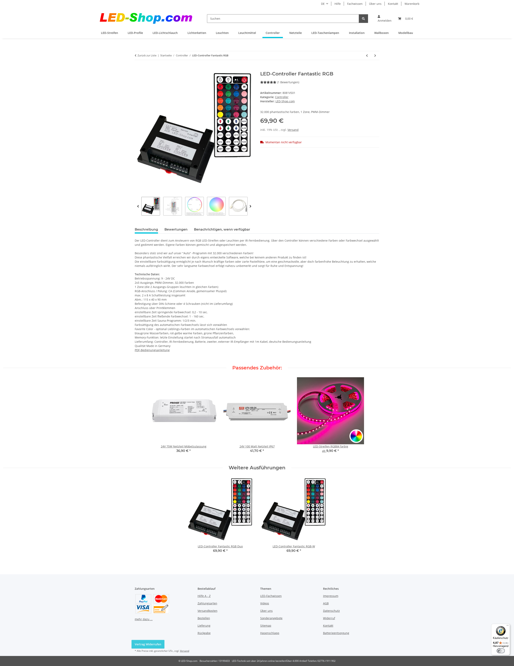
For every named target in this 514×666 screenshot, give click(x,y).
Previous (138, 206)
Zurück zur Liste (147, 55)
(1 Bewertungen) (288, 82)
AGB (326, 603)
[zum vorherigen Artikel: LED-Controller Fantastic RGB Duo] (367, 55)
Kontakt (393, 4)
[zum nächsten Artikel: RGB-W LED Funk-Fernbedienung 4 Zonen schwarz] (375, 55)
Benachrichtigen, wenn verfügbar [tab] (222, 229)
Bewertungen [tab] (176, 229)
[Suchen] (363, 18)
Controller (282, 97)
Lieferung (204, 625)
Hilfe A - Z (204, 596)
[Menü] (507, 626)
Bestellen (204, 618)
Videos (264, 603)
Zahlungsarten (207, 603)
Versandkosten (207, 611)
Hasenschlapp (269, 633)
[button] (384, 18)
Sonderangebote (271, 618)
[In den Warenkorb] (138, 69)
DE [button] (323, 4)
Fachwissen (355, 4)
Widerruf (329, 618)
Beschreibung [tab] (146, 229)
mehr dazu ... (144, 619)
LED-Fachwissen (271, 596)
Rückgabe (204, 633)
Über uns (375, 4)
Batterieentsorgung (336, 633)
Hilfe (338, 4)
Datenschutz (331, 611)
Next (250, 206)
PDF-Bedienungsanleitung (152, 350)
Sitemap (265, 625)
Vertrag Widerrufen (148, 644)
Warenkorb (412, 4)
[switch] (501, 650)
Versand (293, 130)
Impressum (330, 596)
